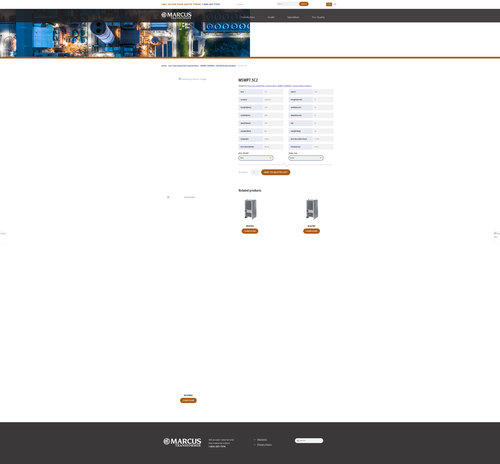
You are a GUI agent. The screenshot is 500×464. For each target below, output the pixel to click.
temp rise (293, 153)
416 (316, 92)
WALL (267, 139)
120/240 (268, 100)
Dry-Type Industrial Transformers (183, 66)
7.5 (266, 92)
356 (266, 115)
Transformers (248, 17)
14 (315, 107)
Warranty (262, 439)
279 (266, 107)
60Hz (317, 147)
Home (164, 66)
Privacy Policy (264, 444)
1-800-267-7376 (211, 4)
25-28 (267, 147)
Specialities (293, 17)
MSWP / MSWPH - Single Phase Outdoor (218, 66)
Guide (271, 17)
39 (315, 131)
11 (315, 100)
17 (315, 123)
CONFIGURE (188, 400)
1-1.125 (317, 139)
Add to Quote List (275, 172)
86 (266, 131)
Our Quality (318, 17)
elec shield (243, 153)
